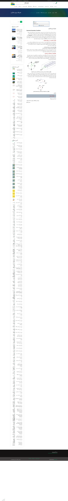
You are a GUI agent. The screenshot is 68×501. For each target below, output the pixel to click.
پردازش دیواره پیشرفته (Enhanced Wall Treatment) (19, 415)
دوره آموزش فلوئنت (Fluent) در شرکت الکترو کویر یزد (19, 38)
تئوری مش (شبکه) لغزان (19, 173)
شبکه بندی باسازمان (19, 298)
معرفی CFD (34, 6)
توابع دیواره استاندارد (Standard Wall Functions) (19, 432)
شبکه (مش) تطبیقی (19, 234)
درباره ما (55, 6)
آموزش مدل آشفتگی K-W (18, 131)
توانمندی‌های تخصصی (40, 6)
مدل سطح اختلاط (20, 190)
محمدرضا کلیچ (28, 102)
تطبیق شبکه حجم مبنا (19, 209)
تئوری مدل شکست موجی (18, 332)
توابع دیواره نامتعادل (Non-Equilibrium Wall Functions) (19, 423)
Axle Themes (55, 459)
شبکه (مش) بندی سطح (19, 301)
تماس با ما (15, 6)
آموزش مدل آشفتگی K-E (19, 134)
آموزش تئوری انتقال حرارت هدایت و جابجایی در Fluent (19, 118)
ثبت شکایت (19, 6)
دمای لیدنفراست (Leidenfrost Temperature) (20, 443)
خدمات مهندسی (47, 6)
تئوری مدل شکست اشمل (19, 320)
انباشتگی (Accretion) (19, 371)
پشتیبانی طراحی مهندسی (19, 148)
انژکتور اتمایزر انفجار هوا (19, 350)
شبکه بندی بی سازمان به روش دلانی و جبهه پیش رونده (19, 260)
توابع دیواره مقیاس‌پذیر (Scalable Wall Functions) (19, 428)
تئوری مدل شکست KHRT (18, 329)
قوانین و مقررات (25, 6)
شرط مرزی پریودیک (53, 98)
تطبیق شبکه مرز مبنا (19, 224)
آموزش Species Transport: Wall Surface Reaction (19, 86)
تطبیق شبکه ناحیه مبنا (19, 221)
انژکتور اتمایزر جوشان (19, 345)
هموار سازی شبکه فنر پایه (18, 164)
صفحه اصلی (51, 6)
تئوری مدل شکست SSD (19, 326)
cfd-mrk (26, 3)
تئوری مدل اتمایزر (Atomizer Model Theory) (20, 365)
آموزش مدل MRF (19, 72)
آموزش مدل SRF (20, 75)
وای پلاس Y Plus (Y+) (19, 439)
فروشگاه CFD (30, 6)
